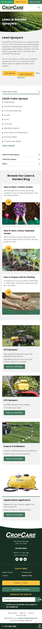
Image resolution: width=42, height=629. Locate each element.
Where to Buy (21, 2)
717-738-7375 (23, 555)
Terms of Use (21, 615)
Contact (5, 575)
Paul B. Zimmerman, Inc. (28, 618)
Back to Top (27, 575)
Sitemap (23, 613)
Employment (26, 572)
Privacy (31, 613)
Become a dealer (7, 2)
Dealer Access (35, 2)
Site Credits (12, 613)
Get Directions (21, 548)
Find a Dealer (26, 74)
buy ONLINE (10, 73)
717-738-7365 (10, 626)
